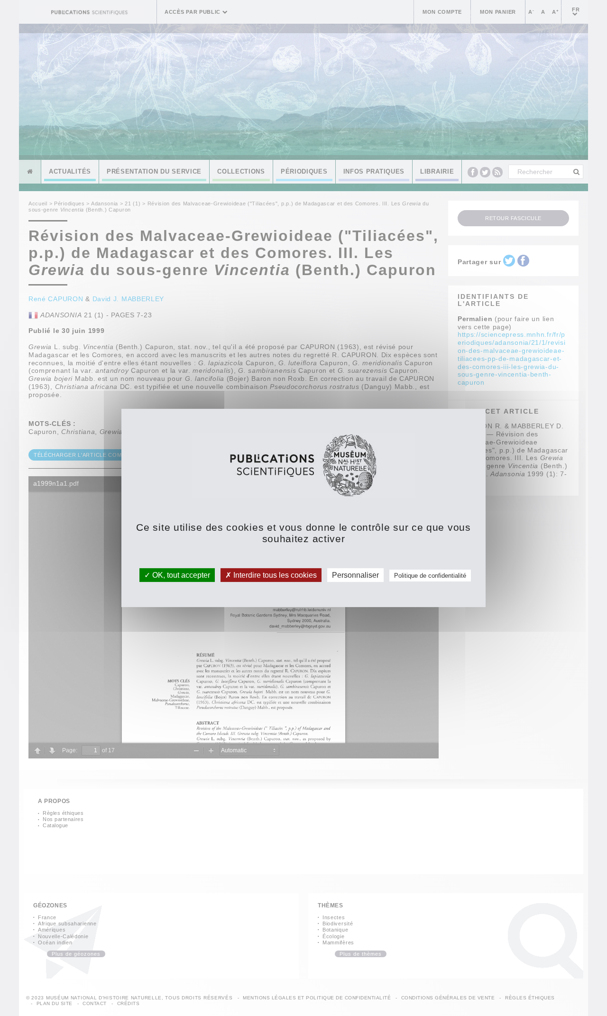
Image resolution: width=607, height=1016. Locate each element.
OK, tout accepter (180, 575)
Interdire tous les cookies (274, 575)
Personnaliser (355, 575)
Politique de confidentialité (430, 575)
